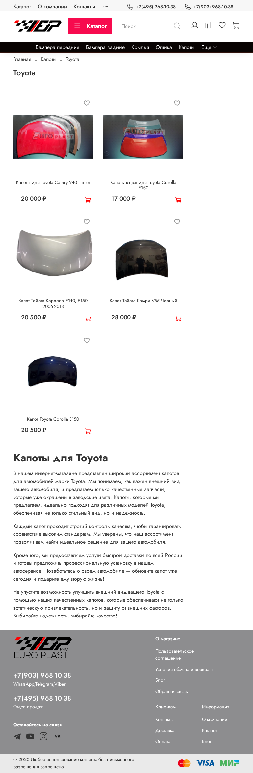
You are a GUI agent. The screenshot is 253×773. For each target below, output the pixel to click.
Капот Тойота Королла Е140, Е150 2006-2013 (53, 303)
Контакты (84, 6)
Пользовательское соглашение (174, 655)
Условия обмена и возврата (184, 669)
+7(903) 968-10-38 (213, 6)
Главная (22, 59)
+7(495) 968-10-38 (156, 6)
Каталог (22, 6)
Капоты (186, 47)
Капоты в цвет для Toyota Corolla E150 (143, 185)
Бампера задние (105, 47)
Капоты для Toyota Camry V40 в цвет (53, 182)
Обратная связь (171, 691)
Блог (160, 680)
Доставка (164, 730)
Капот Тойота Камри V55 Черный (143, 300)
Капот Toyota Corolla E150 (53, 419)
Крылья (140, 47)
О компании (52, 6)
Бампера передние (57, 47)
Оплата (162, 741)
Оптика (164, 47)
